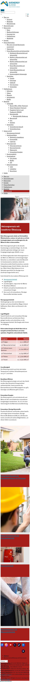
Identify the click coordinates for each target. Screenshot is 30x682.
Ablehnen (8, 679)
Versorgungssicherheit (10, 279)
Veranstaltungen (9, 178)
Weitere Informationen (6, 681)
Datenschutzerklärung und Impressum (15, 658)
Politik (6, 193)
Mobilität (6, 189)
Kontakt (6, 183)
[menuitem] (6, 17)
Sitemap (6, 656)
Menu (2, 10)
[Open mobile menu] (1, 14)
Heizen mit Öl (8, 191)
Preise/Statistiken (9, 185)
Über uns (6, 176)
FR (27, 16)
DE (28, 14)
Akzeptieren (3, 679)
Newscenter (7, 181)
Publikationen (8, 187)
